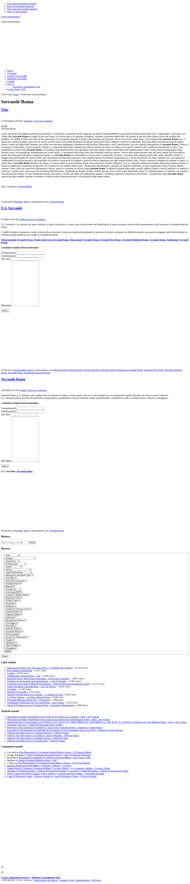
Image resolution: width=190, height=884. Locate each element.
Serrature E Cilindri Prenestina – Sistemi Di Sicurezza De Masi (36, 771)
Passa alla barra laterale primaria (22, 9)
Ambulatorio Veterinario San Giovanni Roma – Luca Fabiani (35, 702)
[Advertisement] (90, 46)
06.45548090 (25, 186)
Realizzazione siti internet (46, 880)
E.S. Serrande (11, 208)
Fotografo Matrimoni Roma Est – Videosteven (28, 700)
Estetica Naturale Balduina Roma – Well (38, 760)
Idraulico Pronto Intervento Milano (23, 765)
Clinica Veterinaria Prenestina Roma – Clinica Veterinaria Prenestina (59, 755)
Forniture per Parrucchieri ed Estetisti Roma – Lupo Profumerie (36, 681)
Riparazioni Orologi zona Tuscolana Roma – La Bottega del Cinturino (40, 668)
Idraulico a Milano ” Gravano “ (57, 765)
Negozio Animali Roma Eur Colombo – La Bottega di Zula (35, 694)
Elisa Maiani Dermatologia (19, 670)
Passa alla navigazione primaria (21, 3)
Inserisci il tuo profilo (17, 692)
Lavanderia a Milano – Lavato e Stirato (91, 768)
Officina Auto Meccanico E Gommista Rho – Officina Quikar (36, 741)
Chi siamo (12, 689)
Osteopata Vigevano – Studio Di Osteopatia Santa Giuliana (34, 725)
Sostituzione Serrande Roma (37, 373)
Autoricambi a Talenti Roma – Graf (23, 676)
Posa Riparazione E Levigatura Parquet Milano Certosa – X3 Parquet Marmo (55, 752)
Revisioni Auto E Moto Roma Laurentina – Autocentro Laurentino (38, 678)
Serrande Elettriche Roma (135, 240)
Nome (8, 252)
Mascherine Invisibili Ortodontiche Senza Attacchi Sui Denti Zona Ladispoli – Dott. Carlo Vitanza (53, 717)
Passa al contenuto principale (20, 6)
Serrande (18, 201)
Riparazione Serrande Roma (84, 240)
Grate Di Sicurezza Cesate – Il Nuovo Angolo (28, 776)
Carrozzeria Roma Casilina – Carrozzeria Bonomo (80, 773)
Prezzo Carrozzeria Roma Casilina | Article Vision (30, 773)
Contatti (11, 673)
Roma (26, 201)
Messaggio (6, 305)
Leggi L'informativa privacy (15, 877)
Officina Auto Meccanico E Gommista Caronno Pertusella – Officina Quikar (43, 735)
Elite (4, 110)
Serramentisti (20, 370)
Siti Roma (96, 880)
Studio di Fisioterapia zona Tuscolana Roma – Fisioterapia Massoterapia (41, 705)
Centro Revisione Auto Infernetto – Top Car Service (31, 686)
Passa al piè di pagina (17, 11)
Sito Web (5, 259)
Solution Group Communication (75, 880)
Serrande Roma (56, 201)
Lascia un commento (43, 121)
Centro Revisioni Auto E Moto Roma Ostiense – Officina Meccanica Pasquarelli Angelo (48, 684)
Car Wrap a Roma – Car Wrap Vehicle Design (28, 697)
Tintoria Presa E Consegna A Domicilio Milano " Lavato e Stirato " (38, 768)
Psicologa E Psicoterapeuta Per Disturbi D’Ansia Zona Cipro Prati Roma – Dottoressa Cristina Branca (55, 727)
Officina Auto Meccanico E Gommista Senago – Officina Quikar (37, 738)
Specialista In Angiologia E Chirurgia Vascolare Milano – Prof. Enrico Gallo (55, 757)
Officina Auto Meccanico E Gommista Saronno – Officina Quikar (38, 733)
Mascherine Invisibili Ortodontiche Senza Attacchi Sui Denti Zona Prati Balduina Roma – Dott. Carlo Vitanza (58, 719)
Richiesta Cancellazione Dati (45, 877)
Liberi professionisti (10, 16)
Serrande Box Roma (110, 240)
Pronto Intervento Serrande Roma (51, 240)
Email (8, 256)
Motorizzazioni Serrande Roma (17, 240)
